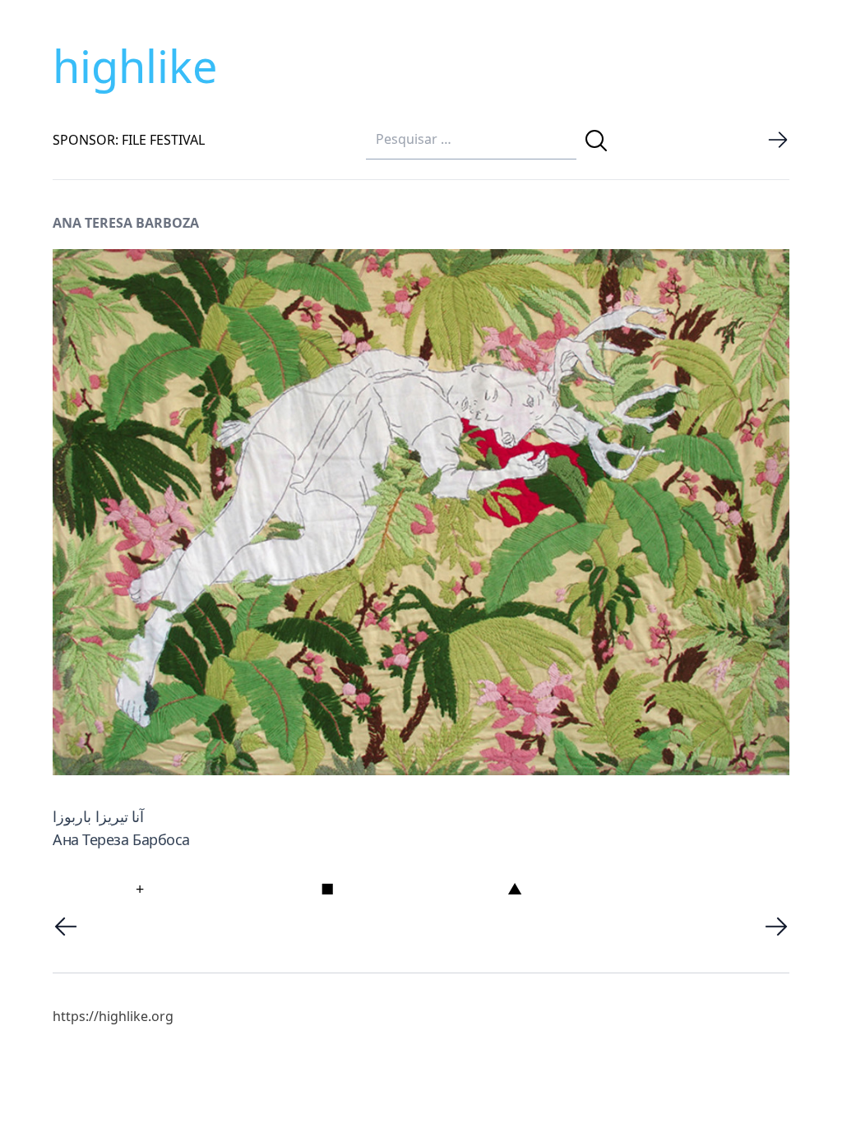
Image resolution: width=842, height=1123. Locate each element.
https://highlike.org (113, 1016)
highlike (135, 65)
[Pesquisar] (596, 140)
